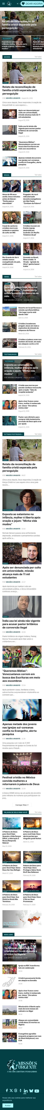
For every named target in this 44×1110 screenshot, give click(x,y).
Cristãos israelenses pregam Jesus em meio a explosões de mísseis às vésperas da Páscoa (28, 327)
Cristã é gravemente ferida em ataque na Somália (29, 979)
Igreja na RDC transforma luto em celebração (28, 966)
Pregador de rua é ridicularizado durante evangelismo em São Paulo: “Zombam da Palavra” (32, 198)
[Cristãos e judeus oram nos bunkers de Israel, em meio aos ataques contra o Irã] (9, 343)
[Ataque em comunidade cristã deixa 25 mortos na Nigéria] (9, 1024)
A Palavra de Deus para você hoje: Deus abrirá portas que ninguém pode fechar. (32, 835)
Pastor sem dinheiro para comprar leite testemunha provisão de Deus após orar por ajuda (29, 420)
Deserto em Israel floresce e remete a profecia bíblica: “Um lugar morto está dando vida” (30, 311)
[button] (3, 4)
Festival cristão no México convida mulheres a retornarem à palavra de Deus (20, 781)
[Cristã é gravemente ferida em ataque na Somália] (9, 982)
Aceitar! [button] (8, 1105)
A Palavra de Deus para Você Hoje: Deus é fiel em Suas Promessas (32, 898)
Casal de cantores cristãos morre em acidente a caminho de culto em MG (10, 229)
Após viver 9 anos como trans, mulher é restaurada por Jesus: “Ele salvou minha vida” (29, 404)
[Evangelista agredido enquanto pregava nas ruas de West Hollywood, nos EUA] (9, 1037)
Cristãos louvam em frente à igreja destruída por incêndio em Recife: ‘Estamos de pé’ (31, 230)
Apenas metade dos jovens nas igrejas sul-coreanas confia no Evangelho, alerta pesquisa (29, 161)
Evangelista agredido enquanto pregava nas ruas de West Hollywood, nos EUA (29, 1037)
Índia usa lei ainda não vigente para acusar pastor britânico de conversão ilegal (29, 129)
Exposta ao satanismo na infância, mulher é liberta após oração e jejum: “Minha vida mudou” (21, 519)
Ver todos (38, 57)
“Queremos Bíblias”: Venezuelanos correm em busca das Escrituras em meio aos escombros (29, 145)
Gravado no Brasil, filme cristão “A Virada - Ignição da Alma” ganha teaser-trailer (31, 261)
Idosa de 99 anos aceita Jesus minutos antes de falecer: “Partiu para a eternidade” (11, 198)
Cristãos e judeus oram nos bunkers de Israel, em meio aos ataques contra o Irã (29, 341)
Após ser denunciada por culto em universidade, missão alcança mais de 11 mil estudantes (29, 113)
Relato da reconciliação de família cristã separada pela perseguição (19, 90)
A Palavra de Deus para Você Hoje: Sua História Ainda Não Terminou (10, 898)
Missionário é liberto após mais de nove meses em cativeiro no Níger (29, 1008)
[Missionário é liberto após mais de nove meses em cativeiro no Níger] (9, 1010)
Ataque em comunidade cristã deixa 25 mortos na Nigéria (29, 1022)
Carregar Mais (21, 805)
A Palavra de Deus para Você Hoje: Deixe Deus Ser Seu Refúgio (11, 867)
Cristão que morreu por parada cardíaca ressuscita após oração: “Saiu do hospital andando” (29, 388)
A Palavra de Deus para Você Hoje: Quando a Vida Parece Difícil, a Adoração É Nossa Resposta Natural (11, 837)
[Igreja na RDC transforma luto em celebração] (9, 969)
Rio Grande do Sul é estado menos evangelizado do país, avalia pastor (11, 260)
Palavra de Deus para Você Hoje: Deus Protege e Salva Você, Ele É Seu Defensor (32, 868)
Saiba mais (16, 1100)
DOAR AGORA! (34, 3)
